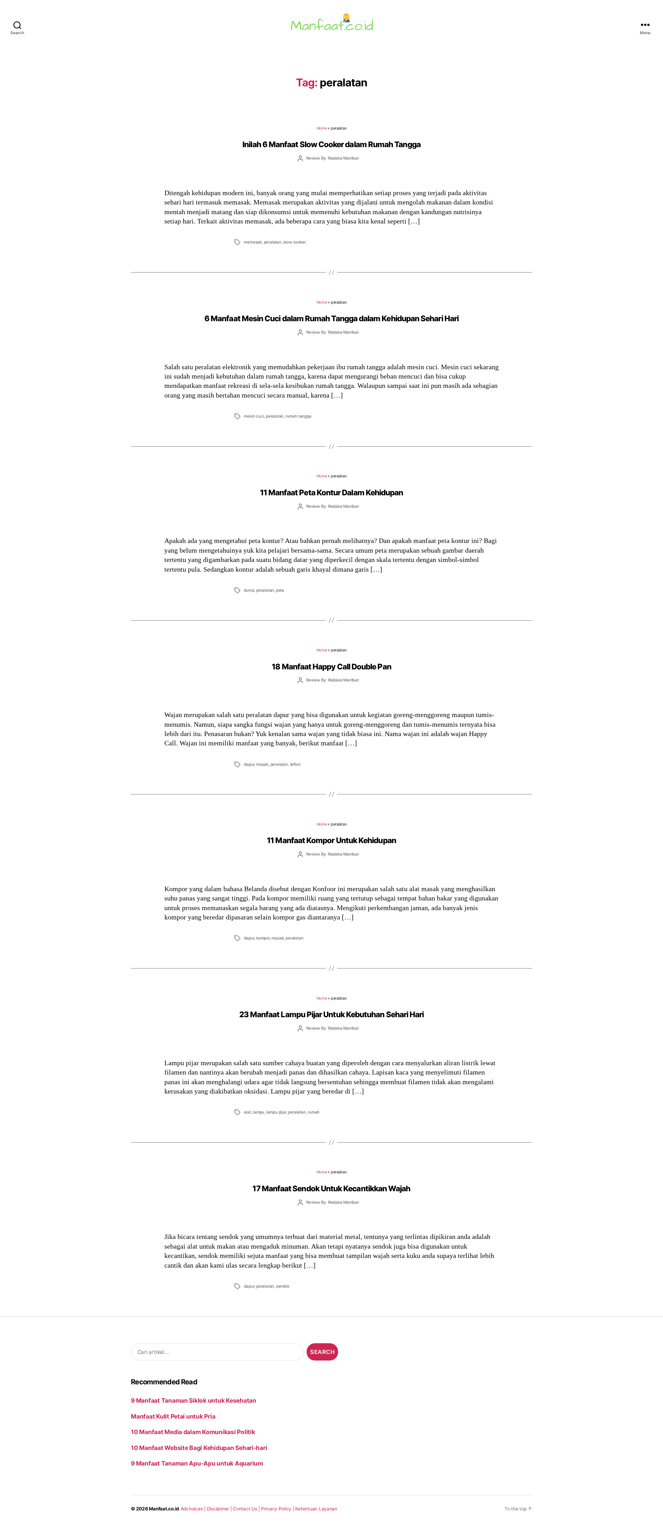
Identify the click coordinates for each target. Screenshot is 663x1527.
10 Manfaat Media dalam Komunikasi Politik (193, 1431)
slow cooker (294, 242)
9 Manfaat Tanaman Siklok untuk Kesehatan (193, 1400)
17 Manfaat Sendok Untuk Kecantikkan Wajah (331, 1188)
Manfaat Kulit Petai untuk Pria (173, 1416)
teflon (295, 764)
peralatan (272, 242)
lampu (258, 1112)
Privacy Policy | (278, 1508)
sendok (282, 1286)
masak (262, 764)
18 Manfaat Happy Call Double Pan (331, 666)
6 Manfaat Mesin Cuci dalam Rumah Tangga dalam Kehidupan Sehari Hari (331, 318)
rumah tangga (298, 416)
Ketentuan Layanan (316, 1508)
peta (280, 590)
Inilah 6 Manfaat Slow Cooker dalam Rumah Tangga (331, 144)
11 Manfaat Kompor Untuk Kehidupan (331, 840)
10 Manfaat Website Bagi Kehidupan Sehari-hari (199, 1447)
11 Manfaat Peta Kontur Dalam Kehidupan (331, 492)
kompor (263, 938)
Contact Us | (247, 1508)
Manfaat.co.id (164, 1508)
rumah (313, 1112)
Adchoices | (194, 1508)
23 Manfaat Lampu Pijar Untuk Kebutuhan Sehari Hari (331, 1014)
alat (247, 1112)
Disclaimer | (220, 1508)
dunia (249, 590)
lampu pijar (276, 1112)
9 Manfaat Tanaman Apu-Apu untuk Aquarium (197, 1463)
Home (322, 128)
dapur (249, 764)
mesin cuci (254, 416)
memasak (253, 242)
